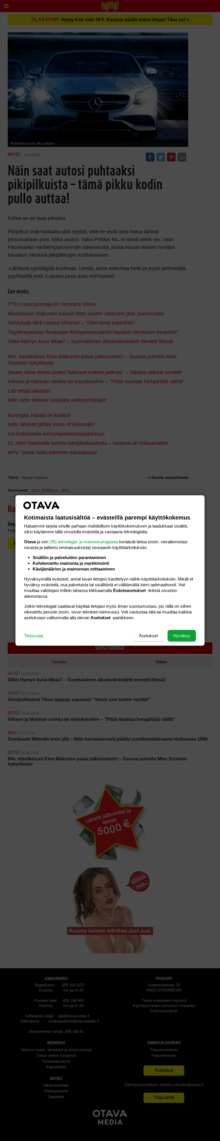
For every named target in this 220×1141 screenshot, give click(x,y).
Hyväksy (181, 635)
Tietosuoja (33, 635)
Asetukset (148, 635)
